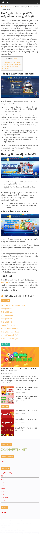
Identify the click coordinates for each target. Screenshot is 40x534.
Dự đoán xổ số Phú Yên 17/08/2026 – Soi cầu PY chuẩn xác (27, 388)
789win (3, 476)
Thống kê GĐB (6, 309)
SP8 (2, 485)
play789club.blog (6, 473)
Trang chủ (4, 7)
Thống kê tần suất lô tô (9, 335)
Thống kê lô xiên (7, 322)
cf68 (2, 461)
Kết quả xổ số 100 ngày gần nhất (13, 305)
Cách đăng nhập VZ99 (10, 66)
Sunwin (2, 528)
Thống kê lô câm (7, 312)
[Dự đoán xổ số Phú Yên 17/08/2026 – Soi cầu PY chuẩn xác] (8, 388)
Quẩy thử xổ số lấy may (9, 325)
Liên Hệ (3, 512)
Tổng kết (5, 68)
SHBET (3, 482)
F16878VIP (4, 498)
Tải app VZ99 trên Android (11, 62)
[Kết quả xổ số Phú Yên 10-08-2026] (8, 419)
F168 (2, 491)
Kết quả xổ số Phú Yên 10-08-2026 (26, 419)
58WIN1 (3, 488)
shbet (3, 501)
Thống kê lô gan (7, 315)
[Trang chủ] (3, 2)
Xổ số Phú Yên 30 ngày (9, 338)
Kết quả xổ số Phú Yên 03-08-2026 (26, 428)
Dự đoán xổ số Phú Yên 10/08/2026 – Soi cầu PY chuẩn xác (27, 397)
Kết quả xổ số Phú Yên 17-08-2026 (26, 410)
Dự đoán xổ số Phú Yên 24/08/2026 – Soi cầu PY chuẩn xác (19, 369)
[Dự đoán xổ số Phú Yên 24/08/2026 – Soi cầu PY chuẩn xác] (20, 348)
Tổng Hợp (11, 7)
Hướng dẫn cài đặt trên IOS (12, 64)
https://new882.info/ (6, 525)
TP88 (2, 479)
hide (15, 59)
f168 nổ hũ (3, 520)
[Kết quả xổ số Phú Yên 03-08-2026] (8, 428)
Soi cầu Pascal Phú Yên (9, 328)
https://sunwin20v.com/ (9, 533)
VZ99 (22, 28)
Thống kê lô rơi (6, 319)
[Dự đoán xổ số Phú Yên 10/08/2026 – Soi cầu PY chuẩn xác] (8, 396)
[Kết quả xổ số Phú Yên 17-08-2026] (8, 411)
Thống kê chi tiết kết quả (10, 332)
